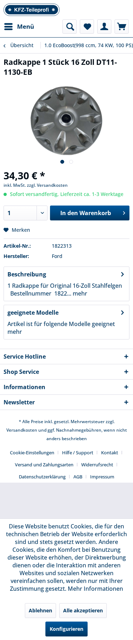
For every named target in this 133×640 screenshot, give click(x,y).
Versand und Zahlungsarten (44, 464)
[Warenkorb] (122, 26)
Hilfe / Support (77, 452)
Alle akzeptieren (83, 610)
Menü (25, 26)
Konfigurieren (66, 628)
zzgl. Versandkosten (47, 185)
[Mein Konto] (104, 26)
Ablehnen (40, 610)
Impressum (102, 476)
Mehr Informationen (95, 589)
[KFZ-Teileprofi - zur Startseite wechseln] (32, 10)
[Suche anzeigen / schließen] (69, 26)
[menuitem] (19, 26)
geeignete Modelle (33, 312)
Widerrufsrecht (97, 464)
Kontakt (109, 452)
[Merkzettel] (87, 26)
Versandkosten (21, 430)
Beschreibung (26, 274)
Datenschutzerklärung (42, 476)
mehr (79, 293)
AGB (77, 476)
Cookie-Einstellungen (32, 452)
